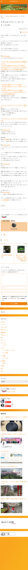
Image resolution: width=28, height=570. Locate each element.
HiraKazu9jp (24, 32)
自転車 (2, 366)
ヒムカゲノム (14, 1)
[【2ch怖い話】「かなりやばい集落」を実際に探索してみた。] (11, 490)
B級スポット (4, 329)
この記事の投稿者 (5, 220)
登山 (2, 337)
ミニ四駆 (3, 355)
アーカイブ (3, 378)
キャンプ (3, 340)
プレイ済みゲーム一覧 (8, 350)
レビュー (4, 345)
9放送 (3, 363)
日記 (2, 371)
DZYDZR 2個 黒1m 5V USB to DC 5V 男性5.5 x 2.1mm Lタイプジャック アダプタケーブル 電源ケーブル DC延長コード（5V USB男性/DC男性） (14, 67)
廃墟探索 (3, 332)
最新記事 (13, 220)
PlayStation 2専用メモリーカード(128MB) (12, 90)
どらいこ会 (3, 327)
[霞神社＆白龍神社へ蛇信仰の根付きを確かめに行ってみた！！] (11, 507)
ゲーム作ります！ (5, 451)
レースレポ (5, 358)
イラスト (3, 324)
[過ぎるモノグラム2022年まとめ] (11, 473)
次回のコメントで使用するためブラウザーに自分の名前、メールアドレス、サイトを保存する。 (14, 298)
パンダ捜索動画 (5, 200)
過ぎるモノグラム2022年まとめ (9, 466)
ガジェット (3, 342)
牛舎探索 (6, 139)
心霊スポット (4, 335)
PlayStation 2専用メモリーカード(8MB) (11, 84)
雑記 (5, 234)
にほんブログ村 (11, 391)
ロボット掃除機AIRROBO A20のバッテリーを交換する (14, 418)
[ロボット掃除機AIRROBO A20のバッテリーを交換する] (11, 426)
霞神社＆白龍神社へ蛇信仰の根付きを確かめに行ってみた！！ (14, 499)
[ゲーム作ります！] (11, 458)
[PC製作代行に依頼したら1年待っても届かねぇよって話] (11, 443)
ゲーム (2, 348)
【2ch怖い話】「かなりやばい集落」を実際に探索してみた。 (13, 482)
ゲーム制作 (5, 352)
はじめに (3, 322)
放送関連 (3, 361)
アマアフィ (6, 240)
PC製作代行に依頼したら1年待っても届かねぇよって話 (14, 435)
